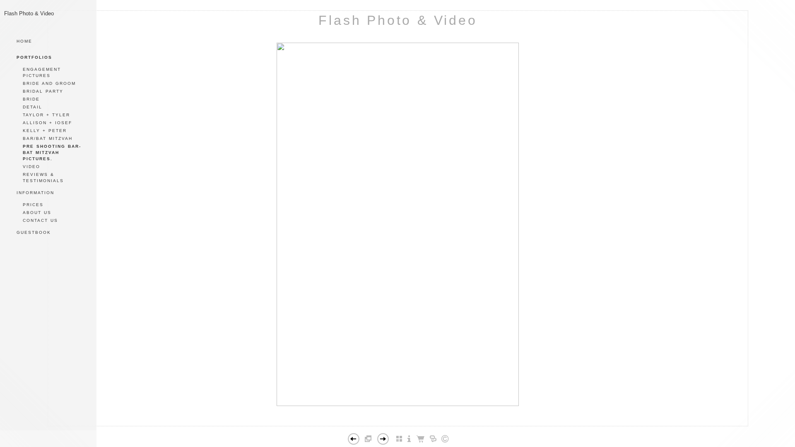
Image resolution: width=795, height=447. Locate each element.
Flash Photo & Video (397, 20)
